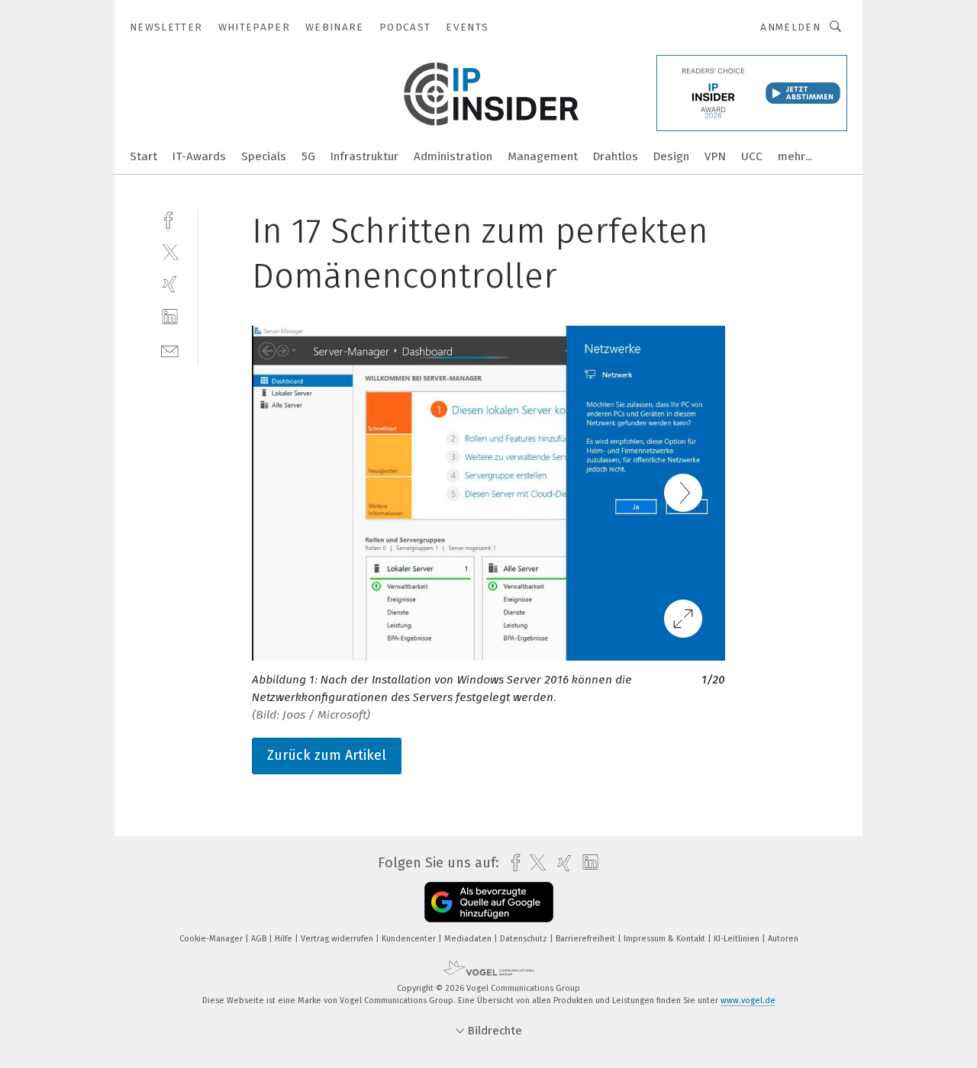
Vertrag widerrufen (338, 939)
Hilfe (285, 939)
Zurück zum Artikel (326, 755)
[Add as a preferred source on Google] (488, 902)
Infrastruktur (364, 156)
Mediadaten (469, 939)
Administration (453, 156)
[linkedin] (169, 317)
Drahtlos (615, 156)
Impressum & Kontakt (666, 939)
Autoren (783, 939)
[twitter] (169, 251)
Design (671, 156)
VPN (715, 156)
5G (308, 156)
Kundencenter (410, 939)
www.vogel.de (748, 1000)
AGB (260, 939)
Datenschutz (525, 939)
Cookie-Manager (212, 939)
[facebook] (169, 218)
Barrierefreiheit (586, 939)
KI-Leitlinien (738, 939)
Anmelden (790, 27)
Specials (263, 156)
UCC (752, 156)
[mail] (169, 349)
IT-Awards (199, 156)
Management (543, 156)
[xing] (169, 284)
